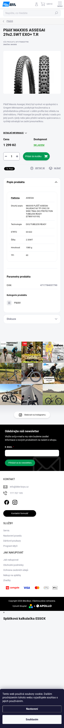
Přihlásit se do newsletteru (20, 463)
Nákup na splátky (12, 575)
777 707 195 (16, 493)
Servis (6, 530)
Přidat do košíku (33, 156)
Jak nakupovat (11, 559)
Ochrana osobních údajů (15, 570)
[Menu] (60, 4)
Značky (7, 580)
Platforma (15, 198)
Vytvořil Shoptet (19, 606)
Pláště (17, 302)
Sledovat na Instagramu (35, 415)
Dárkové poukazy (12, 540)
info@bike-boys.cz (19, 486)
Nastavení (32, 708)
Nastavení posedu (12, 535)
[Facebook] (6, 502)
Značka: (10, 44)
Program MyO (10, 546)
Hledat (56, 13)
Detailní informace (13, 133)
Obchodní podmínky (13, 565)
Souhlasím (32, 719)
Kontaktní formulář (19, 513)
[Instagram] (14, 502)
